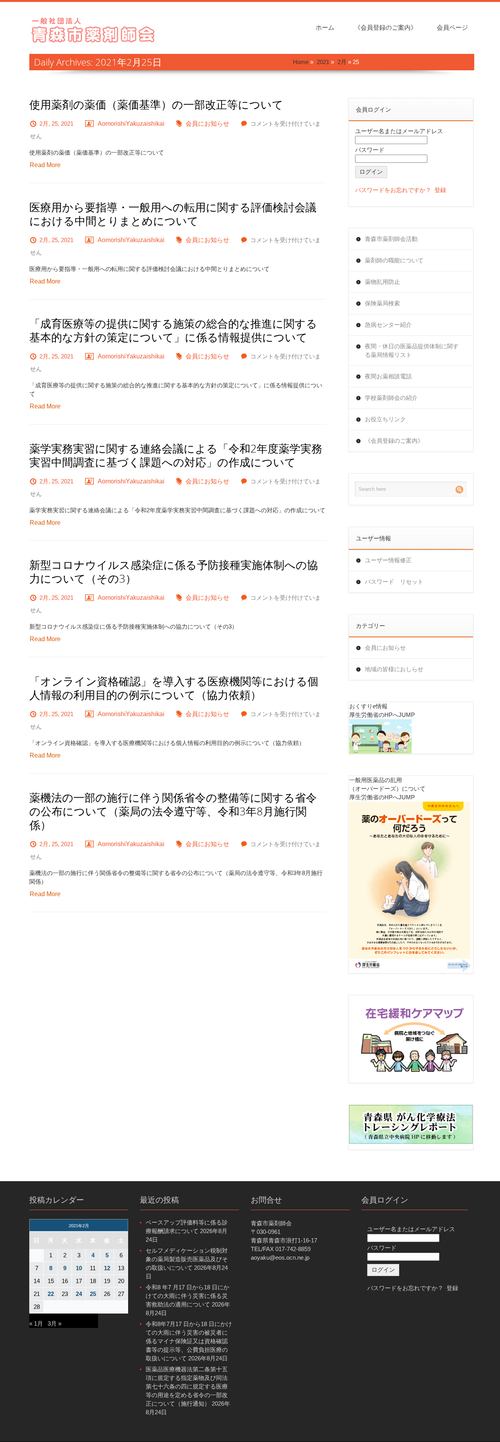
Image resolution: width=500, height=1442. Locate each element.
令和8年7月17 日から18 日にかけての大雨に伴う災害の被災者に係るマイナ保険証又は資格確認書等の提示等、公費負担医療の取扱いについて (189, 1341)
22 (51, 1293)
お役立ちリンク (385, 419)
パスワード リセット (394, 581)
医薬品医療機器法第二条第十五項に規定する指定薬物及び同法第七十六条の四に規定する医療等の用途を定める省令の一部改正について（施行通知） (187, 1386)
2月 (342, 62)
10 (79, 1268)
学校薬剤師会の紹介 (391, 397)
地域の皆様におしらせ (394, 669)
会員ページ (452, 27)
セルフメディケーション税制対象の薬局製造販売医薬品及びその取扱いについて (187, 1259)
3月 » (54, 1323)
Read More (45, 165)
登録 (440, 190)
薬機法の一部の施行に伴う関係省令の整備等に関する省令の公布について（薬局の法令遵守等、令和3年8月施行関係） (173, 811)
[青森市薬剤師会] (93, 29)
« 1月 (36, 1323)
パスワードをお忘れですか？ (393, 190)
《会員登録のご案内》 (385, 27)
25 (93, 1293)
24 (79, 1293)
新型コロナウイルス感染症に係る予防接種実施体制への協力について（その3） (173, 572)
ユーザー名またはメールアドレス (399, 131)
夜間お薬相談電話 (388, 376)
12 (107, 1268)
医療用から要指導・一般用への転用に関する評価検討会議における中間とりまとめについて (172, 214)
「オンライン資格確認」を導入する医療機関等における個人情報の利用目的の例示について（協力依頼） (173, 688)
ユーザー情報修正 (388, 560)
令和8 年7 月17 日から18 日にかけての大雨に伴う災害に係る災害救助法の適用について (187, 1296)
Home (301, 62)
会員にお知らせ (207, 123)
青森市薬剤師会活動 (391, 238)
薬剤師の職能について (394, 260)
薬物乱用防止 (382, 281)
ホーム (325, 27)
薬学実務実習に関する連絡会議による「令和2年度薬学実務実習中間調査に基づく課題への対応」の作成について (175, 455)
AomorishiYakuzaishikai (131, 123)
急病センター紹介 (388, 324)
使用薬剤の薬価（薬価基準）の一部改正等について (156, 104)
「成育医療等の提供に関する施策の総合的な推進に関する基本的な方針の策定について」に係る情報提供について (173, 330)
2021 (323, 62)
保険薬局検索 (382, 303)
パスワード (369, 149)
